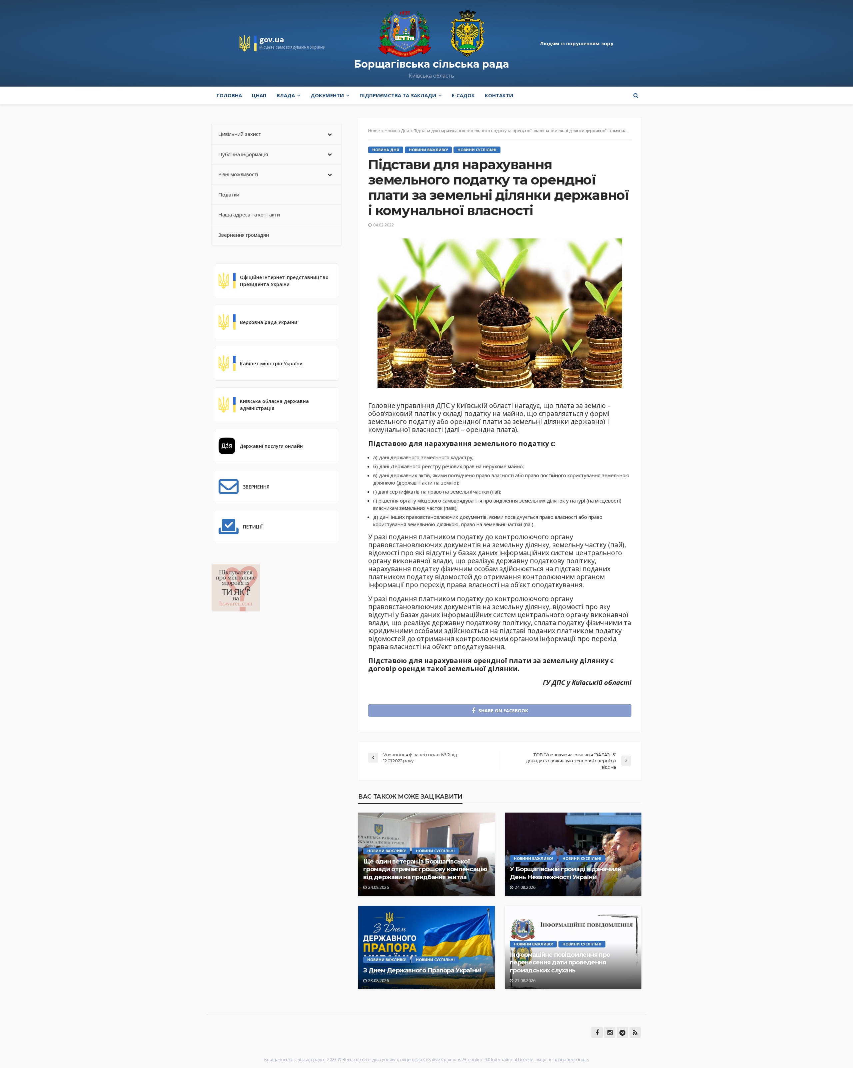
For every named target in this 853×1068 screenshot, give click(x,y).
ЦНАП (259, 95)
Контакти (499, 95)
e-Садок (463, 95)
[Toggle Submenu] (330, 134)
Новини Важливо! (428, 149)
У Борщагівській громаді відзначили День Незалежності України (565, 873)
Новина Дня (385, 149)
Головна (229, 95)
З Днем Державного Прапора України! (422, 970)
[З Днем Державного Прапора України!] (426, 947)
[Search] (635, 95)
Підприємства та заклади (398, 95)
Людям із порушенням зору (576, 43)
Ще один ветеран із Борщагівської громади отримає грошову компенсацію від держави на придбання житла (425, 869)
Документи (327, 95)
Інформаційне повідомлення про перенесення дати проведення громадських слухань (560, 962)
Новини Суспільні (476, 149)
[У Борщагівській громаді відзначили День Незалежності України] (573, 854)
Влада (286, 95)
